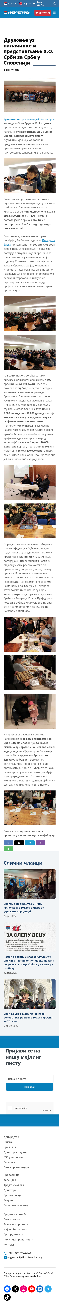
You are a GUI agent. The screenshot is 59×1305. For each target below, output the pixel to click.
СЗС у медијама (13, 1157)
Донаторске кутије (16, 1152)
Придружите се (13, 1234)
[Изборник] (54, 12)
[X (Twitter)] (19, 842)
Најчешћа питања (15, 1229)
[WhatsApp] (8, 848)
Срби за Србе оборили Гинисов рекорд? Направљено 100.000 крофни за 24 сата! (28, 1017)
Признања (10, 1147)
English (27, 3)
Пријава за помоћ (15, 1214)
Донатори (10, 1190)
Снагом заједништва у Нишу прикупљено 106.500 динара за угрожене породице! (24, 907)
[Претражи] (54, 3)
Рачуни (8, 1200)
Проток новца (12, 1195)
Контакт (9, 1244)
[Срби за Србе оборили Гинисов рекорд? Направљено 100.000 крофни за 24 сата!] (30, 994)
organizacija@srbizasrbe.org (24, 1257)
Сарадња (9, 1162)
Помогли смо (12, 1219)
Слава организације (16, 1167)
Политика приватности (18, 1239)
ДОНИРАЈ (44, 12)
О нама (8, 1142)
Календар (10, 1180)
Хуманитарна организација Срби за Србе (29, 119)
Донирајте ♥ (12, 1137)
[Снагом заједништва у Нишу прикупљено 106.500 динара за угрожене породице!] (30, 884)
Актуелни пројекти (16, 1224)
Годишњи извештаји (17, 1205)
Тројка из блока (14, 1185)
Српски (12, 3)
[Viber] (40, 842)
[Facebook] (8, 842)
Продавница (11, 1175)
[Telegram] (30, 842)
